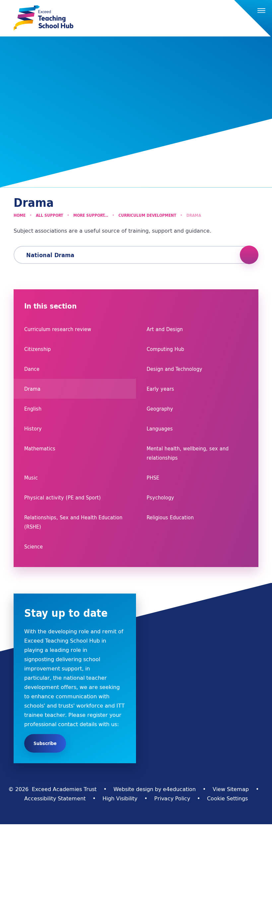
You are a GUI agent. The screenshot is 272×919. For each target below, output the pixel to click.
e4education (179, 789)
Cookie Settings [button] (227, 798)
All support (49, 215)
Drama (193, 215)
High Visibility (119, 798)
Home (20, 215)
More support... (90, 215)
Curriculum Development (147, 215)
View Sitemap (231, 789)
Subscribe (45, 743)
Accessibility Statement (55, 798)
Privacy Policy (172, 798)
